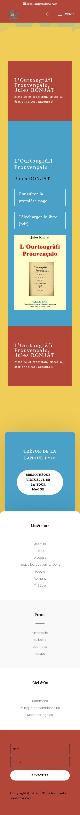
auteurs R (46, 101)
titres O (56, 97)
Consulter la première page (33, 197)
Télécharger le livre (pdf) (38, 220)
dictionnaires (25, 101)
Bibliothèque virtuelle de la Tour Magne (38, 482)
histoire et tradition (30, 97)
